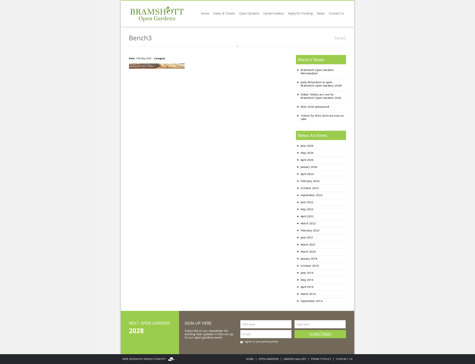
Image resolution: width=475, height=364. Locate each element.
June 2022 (307, 202)
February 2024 (310, 181)
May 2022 (307, 209)
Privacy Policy (321, 359)
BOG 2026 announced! (315, 106)
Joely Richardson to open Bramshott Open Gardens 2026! (321, 83)
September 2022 (311, 195)
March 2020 (308, 251)
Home (205, 13)
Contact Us (336, 13)
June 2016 (307, 272)
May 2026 (307, 153)
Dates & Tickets (224, 13)
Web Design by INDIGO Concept (145, 359)
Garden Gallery (273, 13)
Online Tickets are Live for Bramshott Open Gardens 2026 (321, 96)
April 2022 (307, 216)
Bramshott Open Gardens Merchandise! (317, 71)
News (321, 13)
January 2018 (309, 258)
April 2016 (307, 287)
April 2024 (307, 174)
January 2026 (309, 167)
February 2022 (310, 230)
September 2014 (311, 301)
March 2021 (308, 244)
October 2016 (310, 265)
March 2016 (308, 294)
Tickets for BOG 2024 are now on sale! (322, 117)
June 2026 (307, 145)
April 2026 (307, 160)
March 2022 (308, 223)
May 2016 (307, 280)
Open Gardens (249, 13)
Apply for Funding (300, 13)
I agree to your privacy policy (260, 341)
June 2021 (307, 237)
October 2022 (310, 188)
